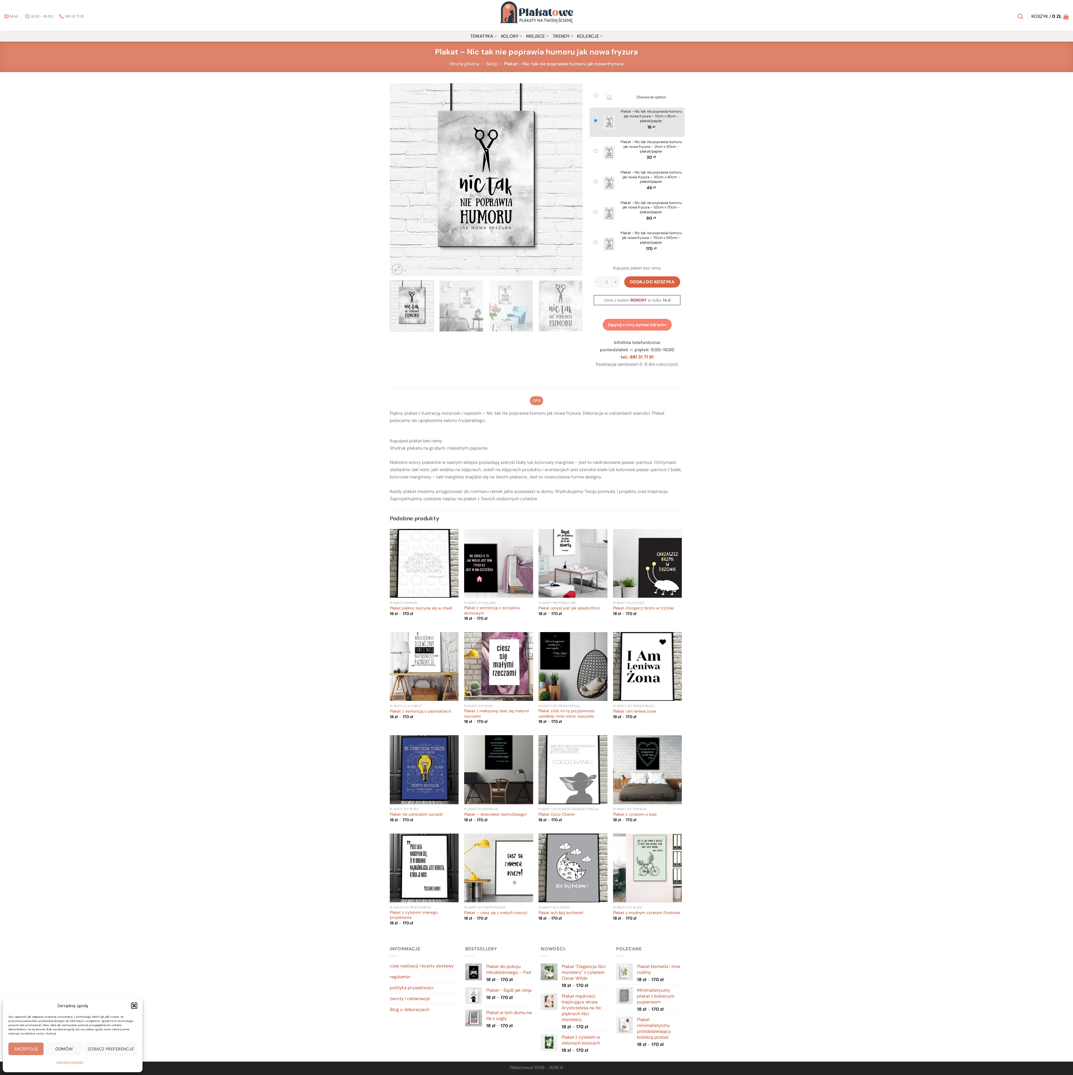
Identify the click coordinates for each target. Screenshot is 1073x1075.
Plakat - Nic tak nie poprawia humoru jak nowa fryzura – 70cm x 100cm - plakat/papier (651, 238)
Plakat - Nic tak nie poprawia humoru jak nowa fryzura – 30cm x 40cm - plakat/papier (651, 177)
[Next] (572, 179)
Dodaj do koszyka (652, 282)
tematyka (481, 36)
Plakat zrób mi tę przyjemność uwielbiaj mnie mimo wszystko (566, 714)
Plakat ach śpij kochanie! (560, 912)
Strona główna (464, 64)
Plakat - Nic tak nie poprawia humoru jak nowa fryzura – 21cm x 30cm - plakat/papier (651, 147)
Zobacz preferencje (111, 1049)
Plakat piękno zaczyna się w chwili (421, 608)
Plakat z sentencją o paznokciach (420, 711)
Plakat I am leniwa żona (634, 711)
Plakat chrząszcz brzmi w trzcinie (643, 608)
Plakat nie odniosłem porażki (416, 814)
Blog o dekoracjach (409, 1009)
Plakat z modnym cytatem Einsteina (646, 912)
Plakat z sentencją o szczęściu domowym (492, 611)
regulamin (400, 977)
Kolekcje (588, 36)
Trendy (561, 36)
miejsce (535, 36)
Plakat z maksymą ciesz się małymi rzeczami (496, 714)
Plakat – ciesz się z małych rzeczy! (496, 912)
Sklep (491, 64)
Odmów (64, 1049)
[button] (134, 1005)
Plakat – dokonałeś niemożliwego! (495, 814)
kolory (510, 36)
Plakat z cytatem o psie (635, 814)
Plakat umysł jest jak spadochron (569, 608)
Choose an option (651, 97)
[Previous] (401, 179)
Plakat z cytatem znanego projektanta (414, 915)
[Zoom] (397, 269)
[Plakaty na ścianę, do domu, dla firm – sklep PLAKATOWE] (536, 15)
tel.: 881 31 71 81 (637, 357)
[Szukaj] (1020, 16)
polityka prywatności (70, 1062)
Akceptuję (26, 1049)
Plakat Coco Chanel (556, 814)
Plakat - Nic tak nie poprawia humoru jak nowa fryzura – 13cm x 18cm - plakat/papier (651, 116)
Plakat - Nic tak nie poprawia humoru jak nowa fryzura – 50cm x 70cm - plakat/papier (651, 208)
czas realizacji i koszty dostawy (422, 966)
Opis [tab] (536, 400)
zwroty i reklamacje (410, 999)
